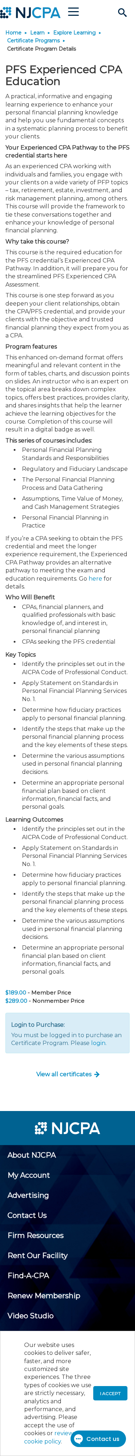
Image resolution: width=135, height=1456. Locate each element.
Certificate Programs (33, 40)
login (98, 1043)
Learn (37, 32)
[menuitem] (32, 1155)
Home (13, 32)
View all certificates (63, 1074)
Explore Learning (74, 32)
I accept (110, 1393)
